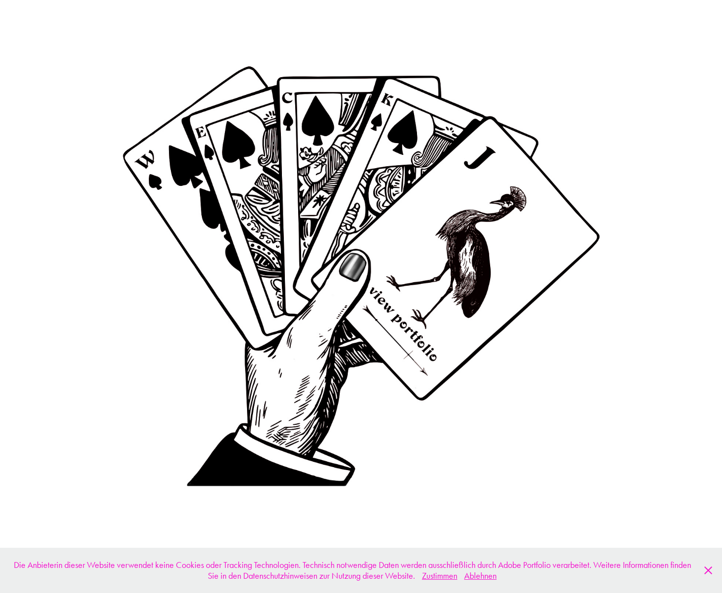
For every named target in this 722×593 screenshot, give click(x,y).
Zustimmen (439, 575)
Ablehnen (480, 575)
